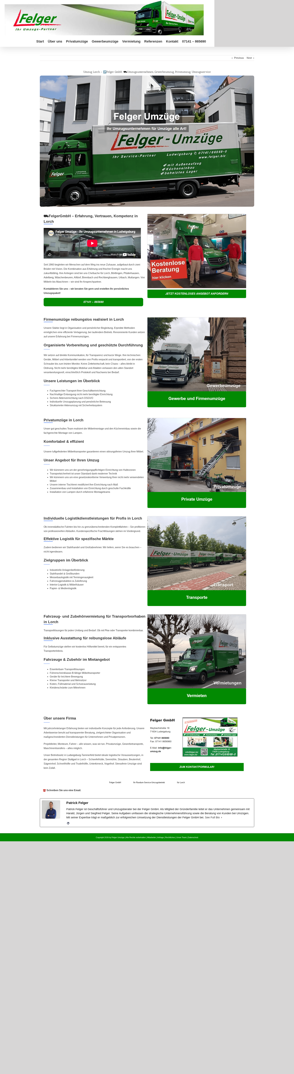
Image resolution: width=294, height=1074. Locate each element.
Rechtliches (170, 837)
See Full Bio (212, 817)
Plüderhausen (131, 273)
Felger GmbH (115, 782)
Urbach (123, 277)
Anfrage (160, 837)
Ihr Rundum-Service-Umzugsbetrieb (149, 782)
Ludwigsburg (74, 755)
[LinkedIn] (68, 823)
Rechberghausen (108, 277)
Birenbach (87, 277)
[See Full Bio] (221, 817)
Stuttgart (72, 759)
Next (249, 58)
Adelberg (49, 277)
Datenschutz (193, 837)
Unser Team (181, 837)
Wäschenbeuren (64, 277)
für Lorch (181, 782)
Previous (239, 58)
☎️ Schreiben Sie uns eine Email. (62, 790)
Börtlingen (116, 273)
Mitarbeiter (151, 837)
